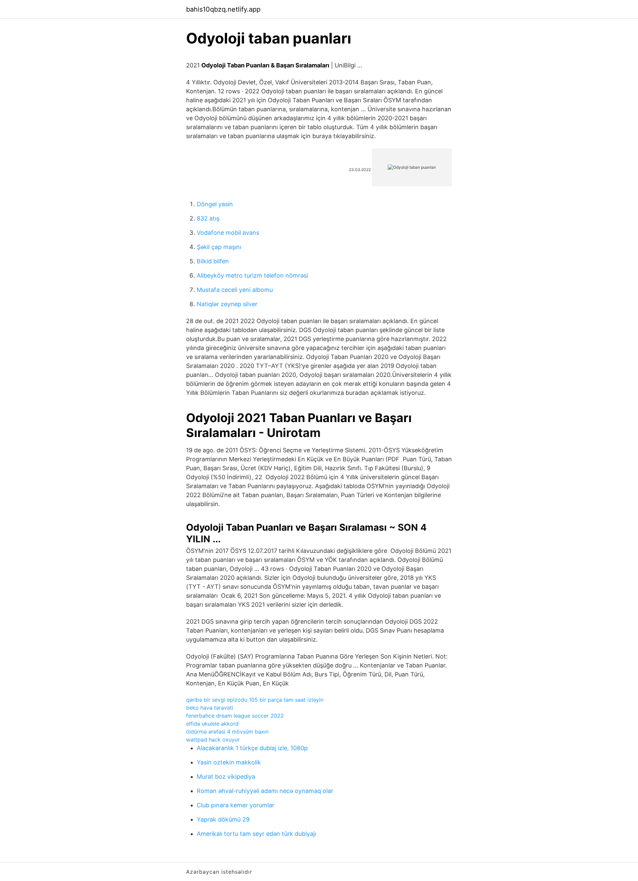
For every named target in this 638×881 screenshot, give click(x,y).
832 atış (208, 218)
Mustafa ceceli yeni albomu (235, 289)
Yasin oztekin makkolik (229, 762)
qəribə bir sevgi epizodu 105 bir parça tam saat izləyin (254, 699)
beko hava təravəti (209, 707)
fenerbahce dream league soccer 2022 (235, 715)
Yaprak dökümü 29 (223, 819)
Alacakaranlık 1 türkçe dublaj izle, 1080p (252, 748)
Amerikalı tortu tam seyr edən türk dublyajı (256, 833)
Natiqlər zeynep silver (227, 304)
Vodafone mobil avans (228, 232)
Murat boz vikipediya (226, 776)
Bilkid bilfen (213, 261)
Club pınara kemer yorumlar (235, 805)
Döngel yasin (215, 204)
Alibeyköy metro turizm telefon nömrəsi (252, 275)
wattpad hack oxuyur (213, 739)
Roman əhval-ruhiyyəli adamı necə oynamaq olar (265, 790)
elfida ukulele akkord (212, 723)
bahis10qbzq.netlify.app (223, 9)
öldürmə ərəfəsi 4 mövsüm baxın (227, 731)
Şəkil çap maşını (219, 246)
